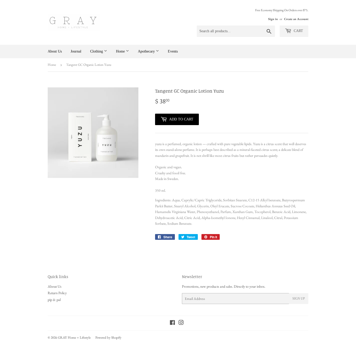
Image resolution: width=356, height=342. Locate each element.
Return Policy (57, 293)
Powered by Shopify (108, 337)
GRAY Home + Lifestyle (74, 337)
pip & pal (54, 299)
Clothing (97, 51)
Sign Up (298, 298)
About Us (55, 51)
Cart (298, 31)
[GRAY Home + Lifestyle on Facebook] (172, 323)
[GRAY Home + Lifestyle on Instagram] (181, 323)
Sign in (273, 19)
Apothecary (147, 51)
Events (173, 51)
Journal (76, 51)
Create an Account (296, 19)
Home (121, 51)
